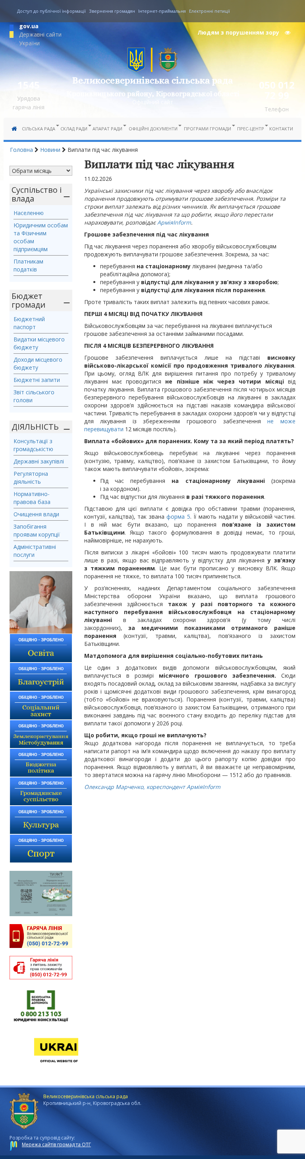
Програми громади (207, 129)
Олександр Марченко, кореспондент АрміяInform (152, 787)
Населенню (29, 213)
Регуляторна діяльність (31, 477)
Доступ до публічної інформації (51, 11)
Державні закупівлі (39, 461)
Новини (50, 149)
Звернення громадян (112, 11)
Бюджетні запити (37, 380)
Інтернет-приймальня (162, 11)
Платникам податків (28, 265)
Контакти (281, 129)
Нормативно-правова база (32, 498)
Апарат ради (107, 129)
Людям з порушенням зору (239, 32)
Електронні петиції (209, 11)
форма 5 (178, 516)
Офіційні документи (153, 129)
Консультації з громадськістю (33, 445)
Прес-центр (250, 129)
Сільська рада (38, 129)
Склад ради (73, 129)
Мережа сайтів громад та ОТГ (56, 1144)
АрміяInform (174, 222)
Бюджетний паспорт (29, 323)
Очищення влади (36, 514)
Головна (21, 149)
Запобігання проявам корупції (37, 530)
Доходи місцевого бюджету (38, 363)
